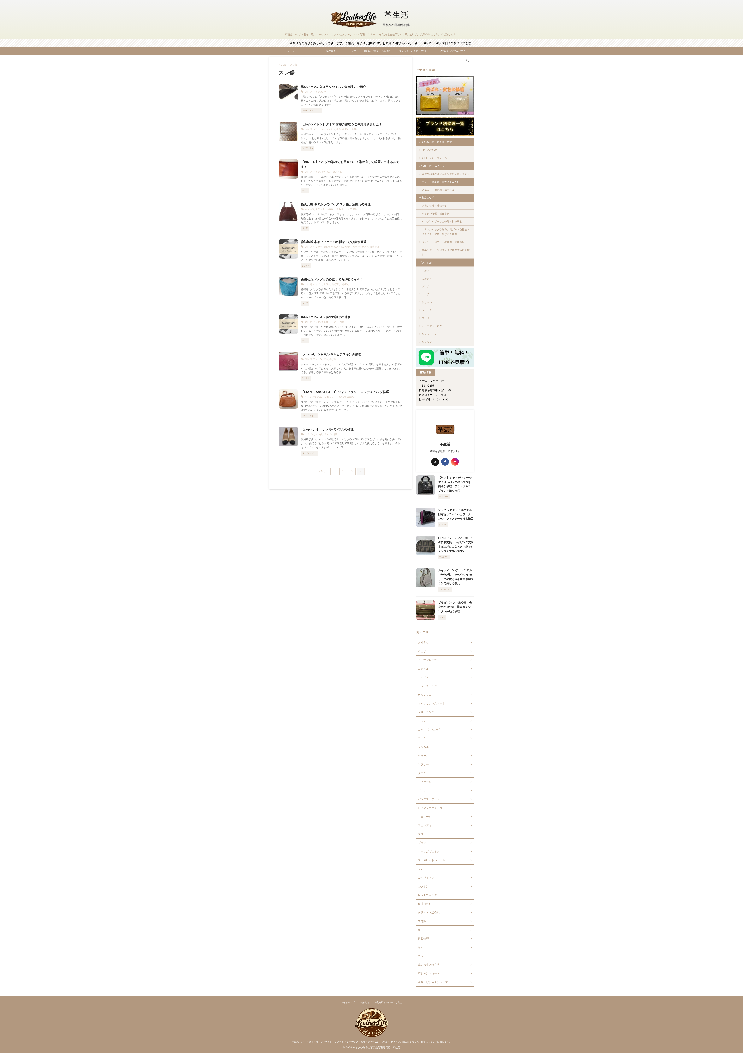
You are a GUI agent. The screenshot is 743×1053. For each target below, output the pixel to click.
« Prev (322, 471)
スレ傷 (308, 91)
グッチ (425, 286)
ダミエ (316, 129)
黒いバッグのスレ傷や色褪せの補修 (325, 317)
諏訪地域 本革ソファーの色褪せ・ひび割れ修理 (334, 242)
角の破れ (349, 396)
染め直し (337, 171)
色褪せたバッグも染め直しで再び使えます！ (332, 279)
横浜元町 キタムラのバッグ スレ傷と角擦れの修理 (336, 204)
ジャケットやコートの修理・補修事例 (443, 242)
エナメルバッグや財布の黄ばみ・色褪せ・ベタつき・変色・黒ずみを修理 (446, 232)
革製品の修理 (426, 197)
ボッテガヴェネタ (432, 326)
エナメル (309, 434)
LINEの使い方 (429, 150)
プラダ (425, 318)
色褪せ (345, 284)
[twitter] (435, 462)
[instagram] (455, 462)
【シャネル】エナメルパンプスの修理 (327, 429)
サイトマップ (348, 1002)
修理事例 (331, 50)
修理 (323, 91)
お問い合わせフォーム (434, 157)
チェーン (317, 359)
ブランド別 (425, 262)
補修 (342, 321)
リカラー (325, 284)
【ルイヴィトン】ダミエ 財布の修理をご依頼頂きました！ (341, 124)
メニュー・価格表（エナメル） (439, 189)
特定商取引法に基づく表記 (388, 1002)
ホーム (290, 50)
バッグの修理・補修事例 (435, 213)
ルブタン (427, 341)
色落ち (347, 246)
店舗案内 (364, 1002)
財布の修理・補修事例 (434, 205)
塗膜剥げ (328, 246)
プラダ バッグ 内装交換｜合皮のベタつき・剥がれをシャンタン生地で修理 (455, 607)
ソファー (317, 246)
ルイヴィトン (328, 129)
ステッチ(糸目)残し (325, 209)
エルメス (427, 270)
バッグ (316, 91)
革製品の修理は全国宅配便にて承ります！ (446, 173)
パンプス (328, 434)
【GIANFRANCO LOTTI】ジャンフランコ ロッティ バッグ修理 (345, 392)
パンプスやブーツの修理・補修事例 (442, 221)
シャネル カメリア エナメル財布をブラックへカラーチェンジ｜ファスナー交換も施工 (455, 514)
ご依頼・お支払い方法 (452, 50)
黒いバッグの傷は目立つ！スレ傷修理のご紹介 (333, 87)
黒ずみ (332, 359)
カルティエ (428, 278)
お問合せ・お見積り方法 (412, 50)
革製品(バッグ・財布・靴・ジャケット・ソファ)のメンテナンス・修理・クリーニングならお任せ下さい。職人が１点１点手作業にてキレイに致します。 (371, 1041)
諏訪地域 (374, 246)
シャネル (427, 302)
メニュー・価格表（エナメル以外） (371, 50)
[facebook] (445, 462)
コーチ (425, 294)
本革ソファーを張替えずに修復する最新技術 (446, 252)
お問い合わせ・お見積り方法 (435, 142)
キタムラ (309, 209)
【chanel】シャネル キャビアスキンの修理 (331, 354)
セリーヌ (427, 310)
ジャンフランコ (313, 396)
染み (323, 171)
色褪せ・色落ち (350, 129)
